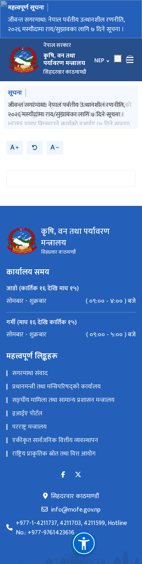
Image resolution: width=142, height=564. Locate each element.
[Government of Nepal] (23, 60)
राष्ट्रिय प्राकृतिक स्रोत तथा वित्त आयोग (53, 450)
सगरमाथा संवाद (30, 369)
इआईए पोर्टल (27, 410)
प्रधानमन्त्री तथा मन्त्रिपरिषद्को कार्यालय (56, 383)
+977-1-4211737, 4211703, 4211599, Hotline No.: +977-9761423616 (71, 524)
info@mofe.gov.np (76, 506)
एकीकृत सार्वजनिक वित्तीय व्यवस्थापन (55, 436)
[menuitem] (71, 298)
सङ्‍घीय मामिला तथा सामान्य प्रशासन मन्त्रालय (63, 396)
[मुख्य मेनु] (130, 60)
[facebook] (63, 471)
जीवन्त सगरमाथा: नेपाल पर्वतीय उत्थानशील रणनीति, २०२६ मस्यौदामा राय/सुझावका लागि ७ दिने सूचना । (66, 25)
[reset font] (35, 144)
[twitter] (78, 471)
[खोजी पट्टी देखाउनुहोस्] (118, 59)
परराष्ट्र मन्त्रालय (29, 423)
